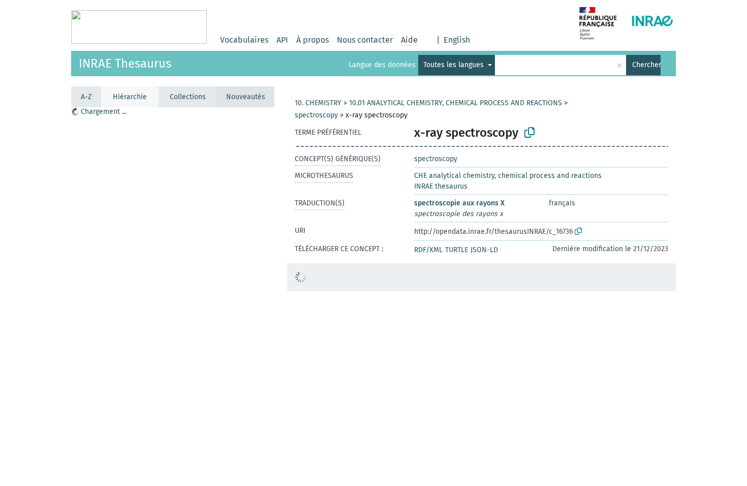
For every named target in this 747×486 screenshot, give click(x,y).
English (457, 40)
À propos (312, 40)
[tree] (172, 296)
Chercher (646, 64)
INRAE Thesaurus (125, 63)
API (282, 40)
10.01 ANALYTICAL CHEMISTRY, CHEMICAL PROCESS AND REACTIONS (455, 103)
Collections (188, 97)
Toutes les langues (454, 64)
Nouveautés (245, 97)
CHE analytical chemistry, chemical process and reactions (508, 175)
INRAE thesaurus (441, 186)
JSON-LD (484, 250)
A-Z (86, 97)
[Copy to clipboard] (529, 132)
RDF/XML (428, 250)
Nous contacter (365, 40)
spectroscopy (316, 115)
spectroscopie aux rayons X (459, 203)
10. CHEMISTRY (318, 103)
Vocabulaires (244, 40)
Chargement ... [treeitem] (104, 111)
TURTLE (456, 250)
